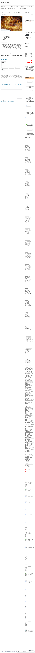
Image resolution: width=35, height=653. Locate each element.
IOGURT (26, 415)
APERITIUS (27, 375)
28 (25, 55)
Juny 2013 (26, 312)
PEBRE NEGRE (28, 437)
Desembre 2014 (27, 292)
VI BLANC (27, 464)
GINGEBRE (30, 414)
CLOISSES (30, 389)
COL (29, 390)
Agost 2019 (26, 231)
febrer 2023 (27, 185)
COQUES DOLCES (13, 76)
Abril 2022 (26, 196)
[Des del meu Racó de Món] (29, 78)
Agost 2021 (26, 205)
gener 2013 (26, 317)
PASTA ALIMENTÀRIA (29, 432)
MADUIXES (28, 421)
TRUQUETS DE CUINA (29, 348)
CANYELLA (31, 381)
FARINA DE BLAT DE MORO (28, 403)
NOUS (32, 426)
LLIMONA (27, 420)
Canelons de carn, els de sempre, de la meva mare (31, 620)
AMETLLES (31, 373)
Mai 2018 (26, 247)
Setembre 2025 (27, 151)
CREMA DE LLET (28, 393)
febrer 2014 (27, 303)
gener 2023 (26, 186)
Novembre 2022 (27, 188)
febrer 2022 (27, 198)
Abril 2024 (26, 170)
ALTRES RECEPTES (28, 330)
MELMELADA (17, 77)
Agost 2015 (26, 283)
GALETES (26, 412)
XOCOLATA (27, 466)
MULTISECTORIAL (27, 425)
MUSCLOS (32, 425)
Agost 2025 (26, 152)
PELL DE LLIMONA (28, 440)
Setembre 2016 (27, 269)
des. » (32, 56)
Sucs (27, 342)
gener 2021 (26, 212)
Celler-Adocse (5, 2)
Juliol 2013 (26, 311)
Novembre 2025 (27, 149)
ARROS (32, 374)
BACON (30, 377)
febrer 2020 (27, 224)
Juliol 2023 (26, 180)
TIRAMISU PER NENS (30, 509)
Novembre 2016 (27, 267)
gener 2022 (26, 199)
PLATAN (26, 443)
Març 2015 (26, 289)
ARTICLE (31, 375)
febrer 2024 (27, 172)
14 (25, 53)
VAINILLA (26, 461)
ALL (31, 371)
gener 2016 (26, 278)
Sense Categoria (27, 361)
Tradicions (26, 362)
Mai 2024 (26, 169)
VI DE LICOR (31, 464)
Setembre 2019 (27, 230)
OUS (19, 77)
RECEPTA (10, 78)
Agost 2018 (26, 244)
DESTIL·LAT (27, 397)
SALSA (32, 450)
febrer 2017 (27, 264)
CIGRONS (26, 388)
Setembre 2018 (27, 243)
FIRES (26, 351)
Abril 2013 (26, 314)
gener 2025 (26, 160)
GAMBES (30, 412)
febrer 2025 (27, 159)
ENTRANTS (27, 399)
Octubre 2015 (27, 281)
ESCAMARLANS (32, 399)
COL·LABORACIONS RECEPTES (11, 8)
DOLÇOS (31, 397)
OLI (30, 427)
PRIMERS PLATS (28, 339)
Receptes (5, 76)
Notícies (26, 352)
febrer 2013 (27, 316)
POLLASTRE (27, 444)
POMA (31, 444)
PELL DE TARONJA (27, 441)
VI (31, 463)
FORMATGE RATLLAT (29, 409)
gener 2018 (26, 252)
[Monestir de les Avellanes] (29, 66)
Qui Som (8, 6)
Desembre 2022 (27, 187)
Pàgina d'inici (3, 6)
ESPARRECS (27, 400)
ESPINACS (30, 400)
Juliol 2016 (26, 271)
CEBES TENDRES (28, 387)
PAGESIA (26, 431)
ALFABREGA (27, 370)
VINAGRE (27, 464)
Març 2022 (26, 197)
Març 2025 (26, 158)
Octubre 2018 (27, 242)
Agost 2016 (26, 270)
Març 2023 (26, 184)
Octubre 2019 (27, 229)
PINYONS (5, 78)
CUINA (16, 76)
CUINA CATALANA (3, 8)
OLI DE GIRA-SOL (27, 429)
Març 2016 (26, 276)
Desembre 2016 (27, 266)
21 (25, 54)
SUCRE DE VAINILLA (27, 456)
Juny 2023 (26, 181)
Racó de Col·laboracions (28, 355)
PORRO (29, 445)
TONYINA (27, 460)
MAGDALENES (32, 421)
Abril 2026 (26, 144)
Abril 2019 (26, 235)
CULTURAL (27, 396)
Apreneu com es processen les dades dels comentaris (11, 101)
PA (31, 430)
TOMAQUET (28, 458)
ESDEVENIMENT (28, 400)
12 (31, 52)
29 (26, 55)
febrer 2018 (27, 251)
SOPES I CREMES (30, 453)
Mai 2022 (26, 195)
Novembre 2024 (27, 162)
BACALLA (27, 377)
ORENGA (26, 430)
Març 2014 (26, 302)
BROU (26, 381)
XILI (30, 465)
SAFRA (26, 450)
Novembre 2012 (27, 319)
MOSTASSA (32, 424)
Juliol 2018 (26, 245)
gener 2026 (26, 147)
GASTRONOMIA (28, 413)
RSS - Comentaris (28, 471)
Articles (26, 326)
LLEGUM (27, 417)
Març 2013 (26, 315)
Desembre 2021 (27, 200)
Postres (19, 75)
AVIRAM (30, 376)
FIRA (26, 405)
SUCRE (31, 455)
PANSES (29, 431)
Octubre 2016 (27, 268)
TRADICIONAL (28, 461)
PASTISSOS (27, 434)
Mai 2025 (26, 156)
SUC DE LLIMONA (28, 454)
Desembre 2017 (27, 253)
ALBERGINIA (30, 369)
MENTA (31, 423)
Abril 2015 (26, 288)
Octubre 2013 (27, 307)
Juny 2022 (26, 194)
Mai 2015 (26, 287)
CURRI (26, 397)
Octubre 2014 (27, 294)
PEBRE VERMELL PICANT (29, 438)
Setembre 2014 (27, 295)
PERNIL (31, 441)
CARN (26, 385)
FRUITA (27, 410)
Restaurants (27, 360)
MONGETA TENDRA (27, 424)
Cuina (12, 75)
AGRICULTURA (28, 367)
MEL (33, 423)
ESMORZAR (32, 400)
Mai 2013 (26, 313)
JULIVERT (30, 415)
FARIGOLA (27, 401)
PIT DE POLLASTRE (31, 442)
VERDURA (28, 463)
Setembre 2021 (27, 204)
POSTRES (7, 78)
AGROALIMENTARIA (29, 368)
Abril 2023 (26, 183)
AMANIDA (27, 373)
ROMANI (32, 449)
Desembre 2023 (27, 174)
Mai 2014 (26, 300)
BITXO (30, 378)
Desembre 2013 (27, 305)
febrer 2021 (27, 211)
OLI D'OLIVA (28, 428)
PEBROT (27, 439)
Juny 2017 (26, 259)
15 (26, 53)
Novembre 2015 (27, 280)
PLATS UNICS (28, 337)
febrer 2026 (27, 146)
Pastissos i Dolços (15, 75)
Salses (27, 340)
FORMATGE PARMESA (29, 408)
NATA (28, 425)
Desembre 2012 (27, 318)
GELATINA (26, 414)
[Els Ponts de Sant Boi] (29, 133)
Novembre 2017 (27, 254)
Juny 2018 (26, 246)
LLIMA (29, 419)
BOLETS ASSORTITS (27, 379)
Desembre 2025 (27, 148)
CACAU (29, 381)
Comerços (26, 327)
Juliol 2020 (26, 219)
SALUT (31, 452)
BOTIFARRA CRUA (27, 380)
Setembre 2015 (27, 282)
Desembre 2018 (27, 240)
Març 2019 (26, 236)
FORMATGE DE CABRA (28, 405)
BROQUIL (31, 380)
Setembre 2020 (27, 217)
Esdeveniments (27, 349)
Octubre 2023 (27, 176)
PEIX (30, 439)
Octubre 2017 (27, 255)
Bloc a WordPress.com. (4, 646)
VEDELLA (30, 461)
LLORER (31, 420)
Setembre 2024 (27, 164)
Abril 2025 (26, 157)
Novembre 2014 (27, 293)
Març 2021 (26, 210)
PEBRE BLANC (27, 436)
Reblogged (2, 76)
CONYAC (28, 391)
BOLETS (27, 378)
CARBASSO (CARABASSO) (27, 384)
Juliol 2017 (26, 258)
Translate (32, 21)
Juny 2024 (26, 168)
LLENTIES (30, 417)
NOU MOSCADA (28, 426)
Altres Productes (28, 354)
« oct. (26, 56)
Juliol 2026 (26, 140)
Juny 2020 (26, 220)
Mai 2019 (26, 234)
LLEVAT (27, 419)
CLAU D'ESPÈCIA (27, 389)
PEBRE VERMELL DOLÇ (29, 438)
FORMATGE (2, 77)
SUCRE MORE (27, 457)
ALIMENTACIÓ (27, 371)
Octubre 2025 (27, 150)
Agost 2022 (26, 192)
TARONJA (27, 457)
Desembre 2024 (27, 161)
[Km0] (30, 97)
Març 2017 (26, 263)
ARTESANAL (27, 375)
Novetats (26, 353)
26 (31, 54)
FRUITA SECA (13, 77)
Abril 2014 (26, 301)
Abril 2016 (26, 275)
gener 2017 (26, 265)
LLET (30, 418)
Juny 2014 (26, 299)
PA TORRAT (30, 435)
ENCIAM (29, 398)
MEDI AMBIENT (27, 423)
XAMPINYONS (27, 465)
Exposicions (27, 350)
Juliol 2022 (26, 193)
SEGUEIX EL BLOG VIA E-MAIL (29, 24)
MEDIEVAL (30, 423)
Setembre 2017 (27, 256)
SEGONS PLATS (28, 341)
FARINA (31, 401)
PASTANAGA (27, 433)
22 (26, 54)
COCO (33, 389)
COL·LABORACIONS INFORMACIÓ (21, 8)
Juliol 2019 (26, 232)
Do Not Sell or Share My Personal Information (13, 646)
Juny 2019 (26, 233)
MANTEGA (27, 422)
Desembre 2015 (27, 279)
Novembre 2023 (27, 175)
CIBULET (32, 387)
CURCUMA (31, 396)
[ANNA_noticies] (29, 81)
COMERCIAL (28, 391)
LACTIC (27, 416)
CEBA (26, 386)
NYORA (26, 427)
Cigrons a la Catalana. (31, 496)
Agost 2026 (26, 139)
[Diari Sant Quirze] (29, 90)
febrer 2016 (27, 277)
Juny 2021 (26, 207)
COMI (32, 391)
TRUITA (32, 461)
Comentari (19, 97)
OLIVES (31, 429)
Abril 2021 (26, 209)
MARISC (32, 422)
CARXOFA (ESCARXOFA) (29, 385)
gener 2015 (26, 291)
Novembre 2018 (27, 241)
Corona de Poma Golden (18, 84)
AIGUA (26, 369)
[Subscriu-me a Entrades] (25, 469)
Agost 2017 (26, 257)
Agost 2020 (26, 218)
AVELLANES (27, 376)
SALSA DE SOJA (27, 451)
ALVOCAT (31, 372)
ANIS (26, 374)
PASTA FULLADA (28, 432)
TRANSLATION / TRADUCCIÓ (14, 6)
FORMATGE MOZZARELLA (28, 407)
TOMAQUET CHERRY (28, 459)
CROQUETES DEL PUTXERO (5, 84)
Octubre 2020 (27, 216)
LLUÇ (26, 421)
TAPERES (31, 457)
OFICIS (28, 427)
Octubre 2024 (27, 163)
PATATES (27, 435)
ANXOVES (28, 374)
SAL (28, 450)
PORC (26, 445)
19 (31, 53)
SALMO (30, 450)
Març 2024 (26, 171)
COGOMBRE (27, 390)
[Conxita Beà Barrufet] (29, 112)
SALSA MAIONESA (27, 452)
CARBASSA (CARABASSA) (29, 382)
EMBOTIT (26, 398)
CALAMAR (31, 381)
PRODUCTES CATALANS (29, 6)
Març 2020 (26, 223)
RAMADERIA (27, 448)
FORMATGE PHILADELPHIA (7, 77)
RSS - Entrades (28, 469)
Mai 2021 (26, 208)
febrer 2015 (27, 290)
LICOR (30, 416)
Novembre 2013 (27, 306)
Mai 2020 (26, 221)
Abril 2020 (26, 222)
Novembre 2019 (27, 228)
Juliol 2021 (26, 206)
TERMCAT (27, 343)
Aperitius (27, 331)
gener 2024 (26, 173)
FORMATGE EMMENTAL (28, 406)
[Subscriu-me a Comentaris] (25, 471)
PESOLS (30, 441)
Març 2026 (26, 145)
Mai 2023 (26, 182)
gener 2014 (26, 304)
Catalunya (22, 6)
